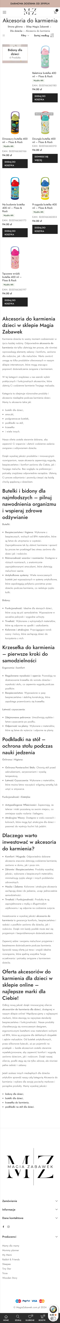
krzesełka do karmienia (17, 1102)
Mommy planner (10, 1250)
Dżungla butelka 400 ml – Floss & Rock (44, 140)
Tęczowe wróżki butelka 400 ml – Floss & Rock (12, 277)
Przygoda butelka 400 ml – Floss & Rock (44, 206)
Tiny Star (6, 1268)
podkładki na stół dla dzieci (19, 1107)
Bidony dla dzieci (15, 53)
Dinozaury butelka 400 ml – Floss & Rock (15, 140)
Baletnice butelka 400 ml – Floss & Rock (44, 74)
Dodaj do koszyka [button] (40, 98)
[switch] (53, 1318)
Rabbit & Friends (11, 1259)
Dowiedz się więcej (41, 158)
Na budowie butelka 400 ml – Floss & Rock (13, 208)
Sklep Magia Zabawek (37, 26)
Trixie (5, 1273)
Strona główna (15, 26)
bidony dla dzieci (14, 1094)
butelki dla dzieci (14, 1098)
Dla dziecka (16, 31)
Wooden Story (9, 1278)
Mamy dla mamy (10, 1245)
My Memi (7, 1255)
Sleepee (6, 1264)
